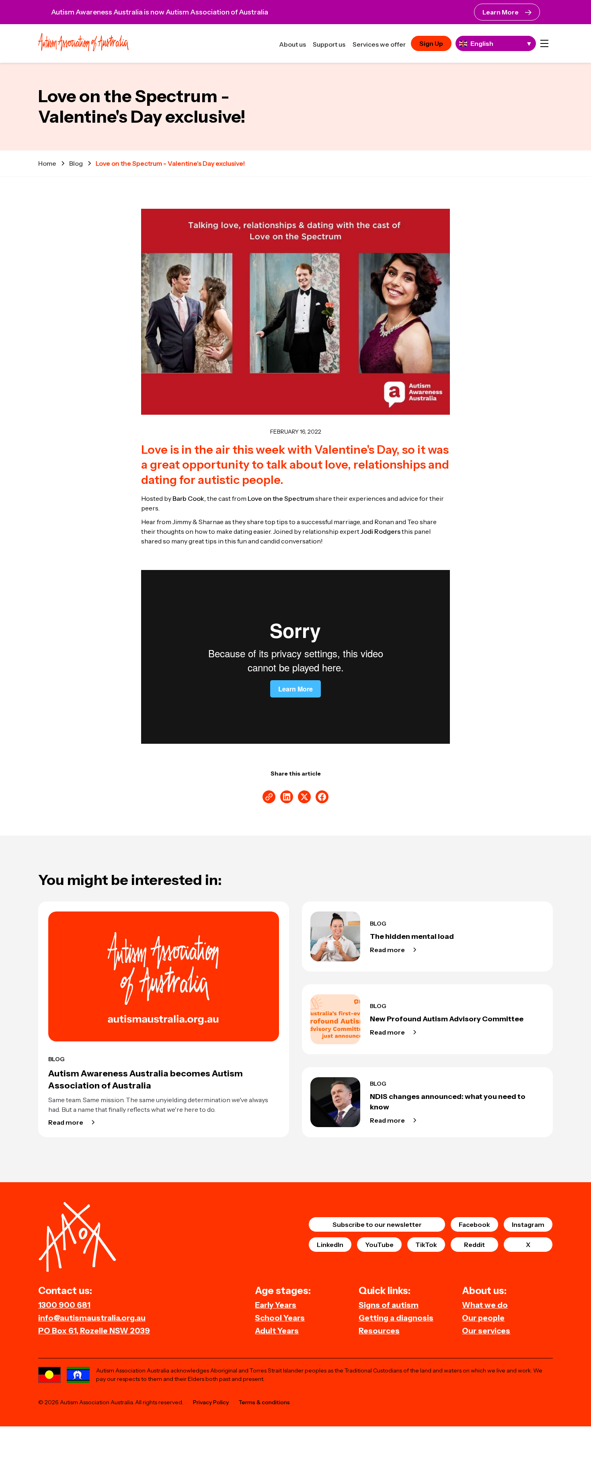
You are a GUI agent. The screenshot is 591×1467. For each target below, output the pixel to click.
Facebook (474, 1224)
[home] (83, 43)
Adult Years (277, 1330)
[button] (544, 43)
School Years (280, 1318)
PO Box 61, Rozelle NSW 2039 (94, 1330)
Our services (486, 1330)
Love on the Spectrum (281, 498)
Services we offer (379, 44)
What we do (485, 1305)
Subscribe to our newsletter (377, 1224)
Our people (483, 1318)
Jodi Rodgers (380, 531)
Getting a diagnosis (396, 1318)
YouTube (379, 1245)
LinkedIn (330, 1245)
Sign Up (431, 43)
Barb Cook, (189, 498)
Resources (379, 1330)
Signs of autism (389, 1305)
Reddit (474, 1245)
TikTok (426, 1245)
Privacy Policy (211, 1402)
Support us (329, 44)
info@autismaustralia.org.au (92, 1318)
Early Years (275, 1305)
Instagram (528, 1224)
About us (292, 44)
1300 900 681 (64, 1305)
